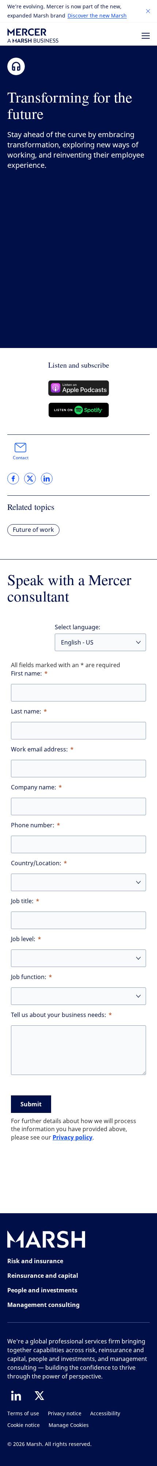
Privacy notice (64, 1413)
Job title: (22, 901)
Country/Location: (36, 863)
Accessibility (105, 1413)
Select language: (77, 627)
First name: (26, 673)
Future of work (33, 530)
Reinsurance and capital (42, 1276)
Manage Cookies (69, 1425)
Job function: (28, 977)
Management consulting (43, 1305)
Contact (20, 458)
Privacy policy (72, 1137)
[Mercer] (32, 35)
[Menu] (146, 36)
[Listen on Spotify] (79, 410)
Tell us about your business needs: (58, 1015)
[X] (39, 1395)
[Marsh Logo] (46, 1241)
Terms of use (23, 1413)
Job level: (23, 939)
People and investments (42, 1290)
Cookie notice (23, 1425)
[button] (148, 11)
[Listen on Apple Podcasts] (78, 388)
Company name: (33, 787)
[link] (13, 478)
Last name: (26, 711)
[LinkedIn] (16, 1395)
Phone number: (32, 825)
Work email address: (39, 749)
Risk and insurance (35, 1261)
